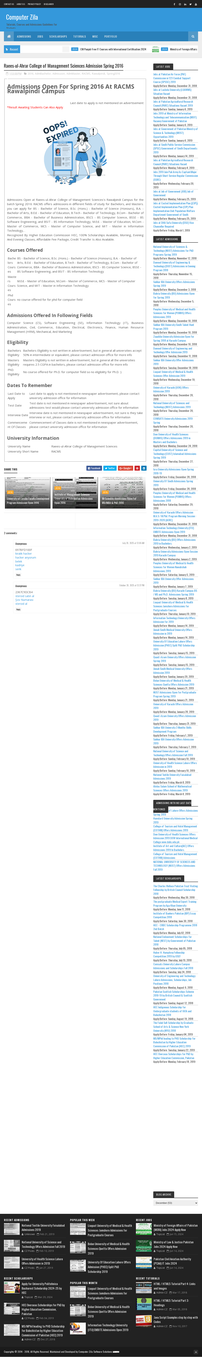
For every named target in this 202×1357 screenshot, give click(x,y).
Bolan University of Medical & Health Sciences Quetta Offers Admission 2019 (173, 682)
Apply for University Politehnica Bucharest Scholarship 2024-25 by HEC (42, 1288)
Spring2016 (113, 73)
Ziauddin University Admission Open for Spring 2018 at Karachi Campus (173, 338)
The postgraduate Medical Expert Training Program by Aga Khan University (174, 903)
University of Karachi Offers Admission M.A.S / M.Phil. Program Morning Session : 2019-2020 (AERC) (174, 516)
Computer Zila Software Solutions (95, 1351)
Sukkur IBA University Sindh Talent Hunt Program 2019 (173, 327)
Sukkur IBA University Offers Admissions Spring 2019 (174, 284)
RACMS (86, 73)
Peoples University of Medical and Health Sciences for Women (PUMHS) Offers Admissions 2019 (174, 313)
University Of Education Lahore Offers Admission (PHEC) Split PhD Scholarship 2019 (174, 645)
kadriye (19, 565)
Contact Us (9, 4)
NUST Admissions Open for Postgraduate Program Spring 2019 (174, 694)
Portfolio (110, 36)
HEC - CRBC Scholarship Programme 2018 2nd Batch (175, 927)
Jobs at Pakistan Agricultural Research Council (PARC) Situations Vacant (173, 162)
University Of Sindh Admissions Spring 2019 (173, 483)
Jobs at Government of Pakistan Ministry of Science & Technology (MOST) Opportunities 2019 (175, 132)
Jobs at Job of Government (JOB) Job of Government (173, 193)
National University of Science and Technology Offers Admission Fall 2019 (173, 753)
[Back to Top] (196, 1352)
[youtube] (196, 4)
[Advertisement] (175, 1128)
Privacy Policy (34, 4)
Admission (58, 73)
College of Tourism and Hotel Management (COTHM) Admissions (175, 856)
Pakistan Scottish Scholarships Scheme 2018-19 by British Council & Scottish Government (173, 995)
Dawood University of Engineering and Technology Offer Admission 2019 (172, 350)
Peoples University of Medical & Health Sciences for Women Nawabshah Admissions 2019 (173, 567)
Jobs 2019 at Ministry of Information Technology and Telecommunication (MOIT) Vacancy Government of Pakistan (175, 117)
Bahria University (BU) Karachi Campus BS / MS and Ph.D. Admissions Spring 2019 (175, 592)
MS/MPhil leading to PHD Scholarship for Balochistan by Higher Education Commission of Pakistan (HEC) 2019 (174, 1042)
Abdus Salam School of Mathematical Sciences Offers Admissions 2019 (172, 788)
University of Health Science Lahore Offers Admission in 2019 (175, 765)
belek (18, 561)
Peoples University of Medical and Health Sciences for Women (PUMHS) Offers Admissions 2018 (174, 496)
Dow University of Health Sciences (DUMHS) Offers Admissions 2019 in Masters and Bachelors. (171, 438)
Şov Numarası (24, 600)
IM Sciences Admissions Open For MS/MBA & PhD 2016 (119, 500)
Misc (95, 36)
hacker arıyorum (25, 557)
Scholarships (58, 36)
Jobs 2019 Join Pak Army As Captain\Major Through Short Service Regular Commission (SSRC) (175, 176)
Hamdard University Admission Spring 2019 (173, 820)
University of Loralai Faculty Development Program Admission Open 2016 (28, 500)
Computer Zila (22, 16)
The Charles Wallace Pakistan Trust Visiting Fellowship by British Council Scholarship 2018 (175, 890)
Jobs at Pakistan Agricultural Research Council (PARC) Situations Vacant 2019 (173, 103)
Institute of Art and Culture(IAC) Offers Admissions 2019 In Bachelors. (173, 848)
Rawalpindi (98, 73)
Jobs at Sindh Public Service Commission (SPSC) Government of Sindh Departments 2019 (175, 148)
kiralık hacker (23, 553)
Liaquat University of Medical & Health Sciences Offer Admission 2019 (173, 374)
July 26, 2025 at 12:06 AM (133, 543)
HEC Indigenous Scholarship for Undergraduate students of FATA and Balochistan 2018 (172, 1011)
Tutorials (79, 36)
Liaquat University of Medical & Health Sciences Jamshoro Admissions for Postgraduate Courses (173, 606)
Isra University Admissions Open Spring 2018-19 (173, 471)
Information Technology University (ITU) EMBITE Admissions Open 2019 (173, 530)
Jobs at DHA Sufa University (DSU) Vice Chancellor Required (173, 224)
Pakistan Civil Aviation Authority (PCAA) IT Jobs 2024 (172, 1261)
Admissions (24, 36)
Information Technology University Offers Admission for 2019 (174, 620)
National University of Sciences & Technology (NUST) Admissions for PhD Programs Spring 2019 (173, 250)
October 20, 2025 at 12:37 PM (131, 585)
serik (18, 569)
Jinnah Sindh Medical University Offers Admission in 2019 (172, 632)
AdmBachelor (43, 73)
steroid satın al (24, 596)
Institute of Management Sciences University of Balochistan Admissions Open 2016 (73, 498)
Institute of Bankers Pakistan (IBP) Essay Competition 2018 (174, 915)
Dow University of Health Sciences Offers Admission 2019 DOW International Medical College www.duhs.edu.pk (175, 838)
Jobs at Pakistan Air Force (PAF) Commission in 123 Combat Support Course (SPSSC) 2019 (172, 78)
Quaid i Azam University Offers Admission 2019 (174, 718)
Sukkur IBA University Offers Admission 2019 (173, 741)
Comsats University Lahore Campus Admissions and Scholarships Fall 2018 (173, 966)
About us (21, 4)
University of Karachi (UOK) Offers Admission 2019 (171, 389)
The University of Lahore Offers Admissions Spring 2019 (175, 812)
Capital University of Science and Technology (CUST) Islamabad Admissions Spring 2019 (174, 453)
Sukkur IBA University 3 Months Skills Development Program (172, 729)
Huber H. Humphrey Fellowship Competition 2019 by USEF (169, 954)
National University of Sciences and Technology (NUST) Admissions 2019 (172, 405)
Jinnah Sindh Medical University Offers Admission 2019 (172, 671)
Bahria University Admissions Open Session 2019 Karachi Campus (175, 553)
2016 (30, 73)
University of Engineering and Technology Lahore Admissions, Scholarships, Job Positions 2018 (174, 979)
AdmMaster (73, 73)
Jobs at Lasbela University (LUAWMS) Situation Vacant (172, 92)
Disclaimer (48, 4)
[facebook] (174, 4)
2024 (53, 49)
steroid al (21, 604)
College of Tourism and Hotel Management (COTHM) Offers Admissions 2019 (175, 828)
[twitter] (190, 4)
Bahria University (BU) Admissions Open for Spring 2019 (174, 295)
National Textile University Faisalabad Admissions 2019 (172, 777)
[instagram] (180, 4)
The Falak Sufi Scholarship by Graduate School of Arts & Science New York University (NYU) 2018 (173, 1026)
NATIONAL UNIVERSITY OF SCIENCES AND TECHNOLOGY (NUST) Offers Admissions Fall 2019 (174, 865)
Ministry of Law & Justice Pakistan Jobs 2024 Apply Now (174, 1244)
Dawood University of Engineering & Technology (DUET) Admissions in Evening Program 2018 (174, 266)
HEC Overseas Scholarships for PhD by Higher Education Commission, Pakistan (173, 1056)
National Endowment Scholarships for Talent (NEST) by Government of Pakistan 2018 (174, 940)
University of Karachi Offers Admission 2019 (173, 706)
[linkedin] (185, 4)
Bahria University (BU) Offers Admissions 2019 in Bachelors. (174, 541)
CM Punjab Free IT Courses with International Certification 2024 (92, 49)
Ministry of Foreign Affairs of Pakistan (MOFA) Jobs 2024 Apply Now (176, 1227)
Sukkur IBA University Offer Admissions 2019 (173, 362)
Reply (18, 574)
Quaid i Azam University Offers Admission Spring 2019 (174, 659)
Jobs (40, 36)
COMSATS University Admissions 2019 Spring (173, 420)
